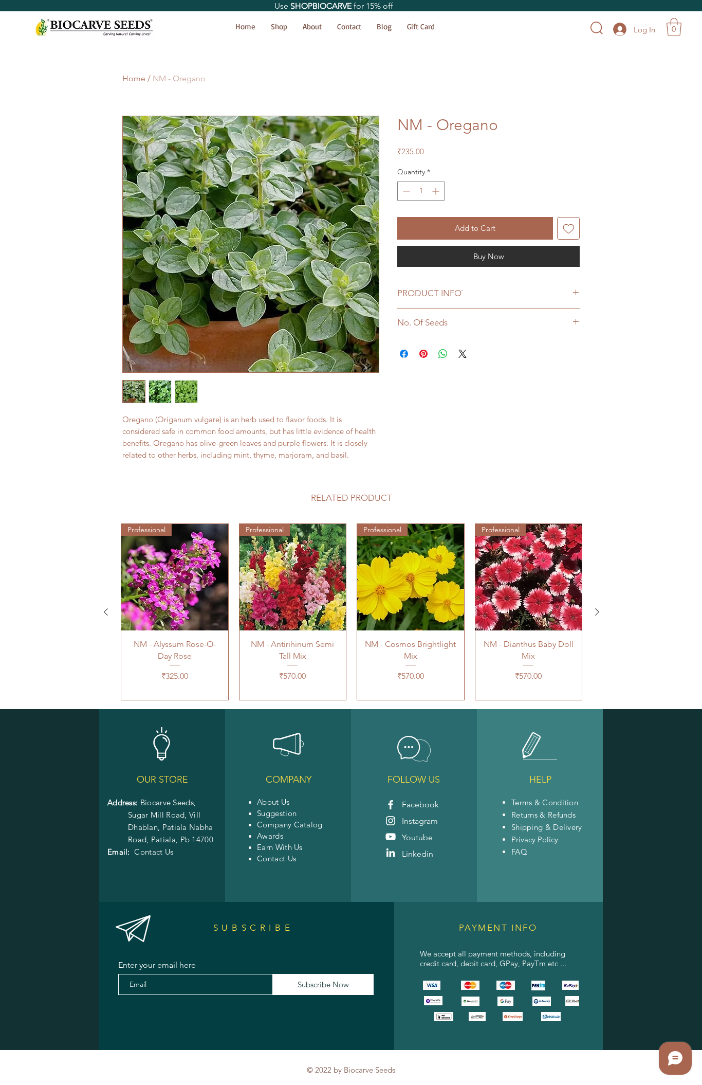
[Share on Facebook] (404, 354)
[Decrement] (405, 191)
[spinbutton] (421, 191)
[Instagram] (390, 821)
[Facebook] (390, 805)
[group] (351, 612)
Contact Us (153, 852)
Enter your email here (157, 965)
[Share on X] (462, 354)
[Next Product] (597, 612)
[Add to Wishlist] (568, 228)
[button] (674, 27)
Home (133, 78)
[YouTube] (390, 836)
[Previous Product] (106, 612)
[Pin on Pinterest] (423, 354)
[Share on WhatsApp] (443, 354)
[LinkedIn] (390, 852)
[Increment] (436, 191)
